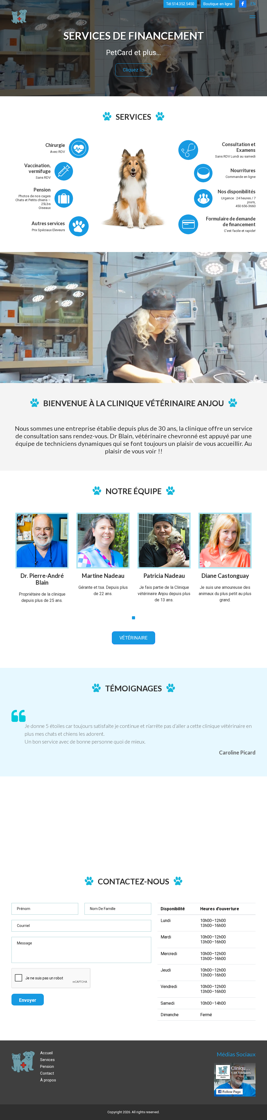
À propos (48, 1080)
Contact (47, 1073)
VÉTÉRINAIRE (133, 637)
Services (47, 1059)
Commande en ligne (241, 177)
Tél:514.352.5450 (180, 4)
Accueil (46, 1053)
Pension (47, 1066)
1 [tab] (133, 617)
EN (253, 3)
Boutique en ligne (218, 4)
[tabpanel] (41, 562)
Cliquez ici (133, 70)
